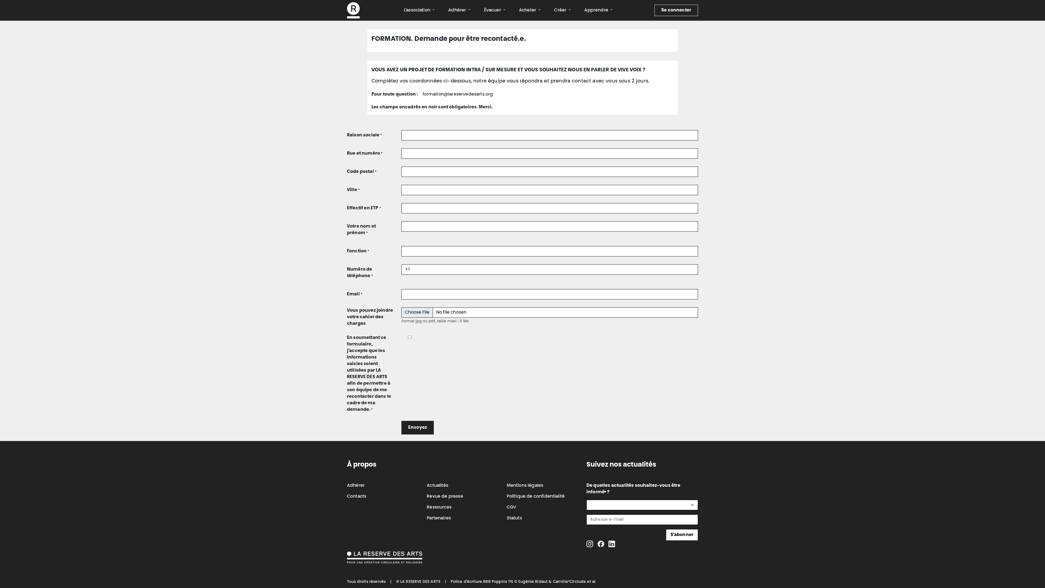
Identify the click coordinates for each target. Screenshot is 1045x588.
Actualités (437, 485)
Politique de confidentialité (536, 496)
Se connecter (676, 10)
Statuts (514, 518)
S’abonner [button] (682, 535)
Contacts (356, 496)
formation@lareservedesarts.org (458, 94)
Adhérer (356, 485)
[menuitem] (419, 10)
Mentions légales (525, 485)
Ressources (439, 507)
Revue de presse (445, 496)
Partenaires (439, 518)
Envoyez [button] (417, 427)
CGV (511, 507)
